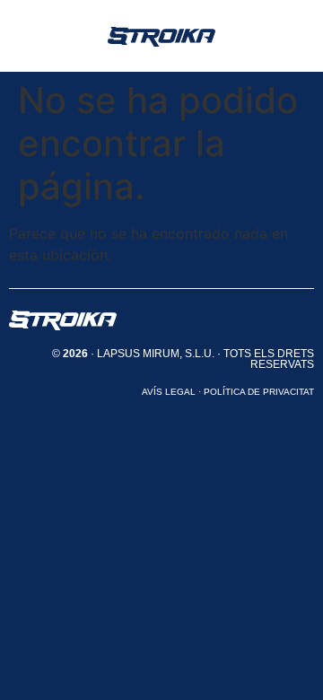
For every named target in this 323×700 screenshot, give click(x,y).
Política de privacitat (259, 392)
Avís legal (169, 392)
